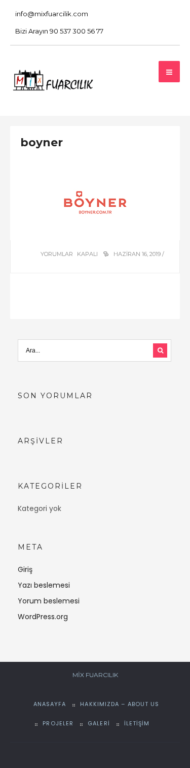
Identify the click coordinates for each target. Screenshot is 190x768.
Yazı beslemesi (44, 585)
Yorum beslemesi (49, 601)
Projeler (58, 723)
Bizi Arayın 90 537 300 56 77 (59, 31)
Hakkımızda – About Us (119, 704)
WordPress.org (43, 617)
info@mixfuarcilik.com (51, 14)
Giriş (25, 569)
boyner (41, 142)
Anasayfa (49, 704)
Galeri (99, 723)
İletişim (137, 723)
